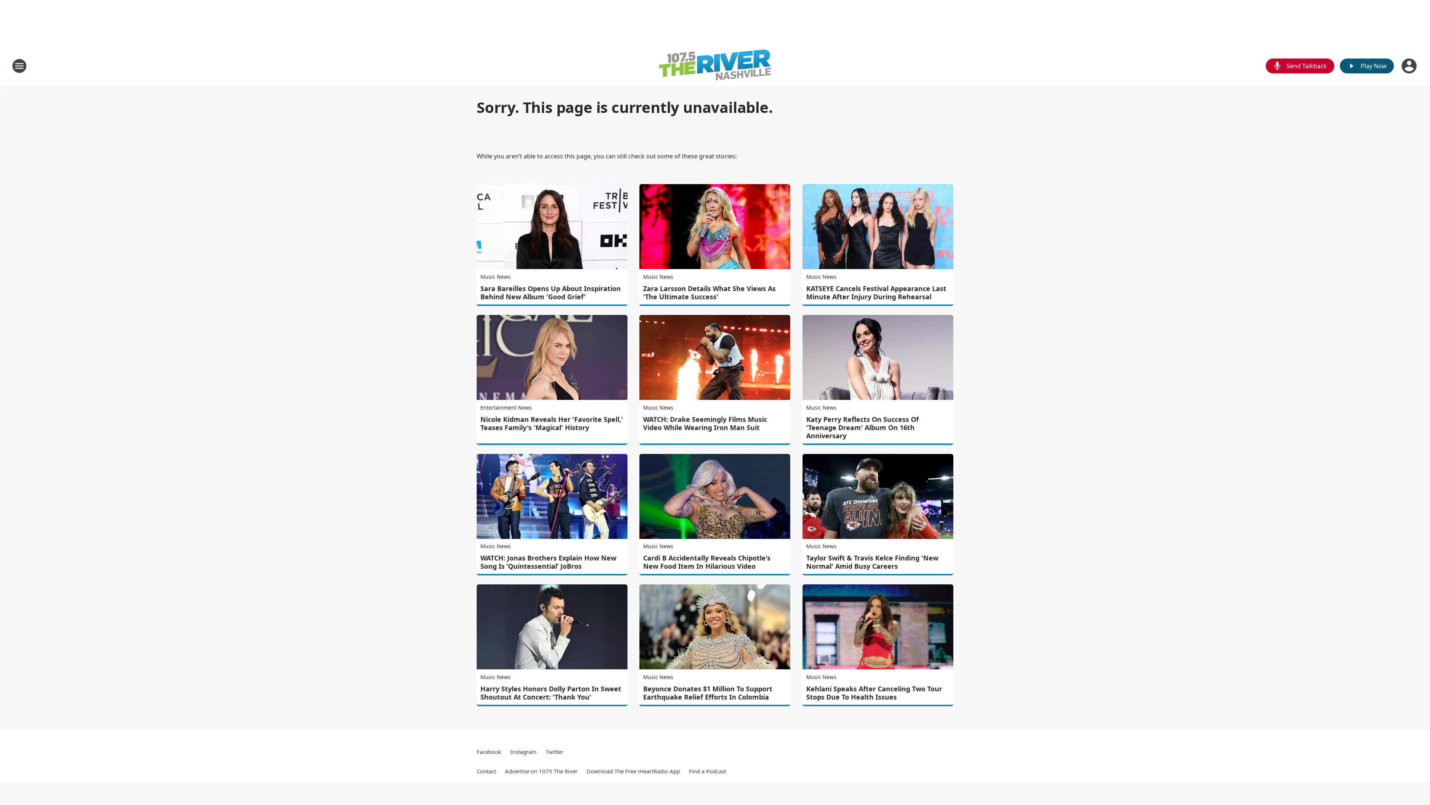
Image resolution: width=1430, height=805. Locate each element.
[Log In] (1410, 66)
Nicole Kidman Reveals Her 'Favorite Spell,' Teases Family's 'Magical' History (551, 423)
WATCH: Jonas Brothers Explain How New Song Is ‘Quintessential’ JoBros (548, 562)
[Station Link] (715, 66)
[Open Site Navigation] (19, 66)
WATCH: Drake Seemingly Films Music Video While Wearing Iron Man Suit (705, 423)
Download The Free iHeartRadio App (633, 771)
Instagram (523, 751)
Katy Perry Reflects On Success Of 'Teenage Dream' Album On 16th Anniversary (862, 427)
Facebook (489, 751)
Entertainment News (506, 407)
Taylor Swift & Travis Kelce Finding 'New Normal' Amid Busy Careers (872, 562)
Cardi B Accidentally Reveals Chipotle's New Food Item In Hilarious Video (706, 562)
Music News (495, 276)
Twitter (554, 751)
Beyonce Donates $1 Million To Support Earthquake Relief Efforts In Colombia (707, 693)
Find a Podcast (707, 771)
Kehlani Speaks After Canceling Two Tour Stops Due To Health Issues (874, 693)
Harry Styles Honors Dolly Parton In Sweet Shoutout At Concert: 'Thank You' (550, 693)
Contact (486, 771)
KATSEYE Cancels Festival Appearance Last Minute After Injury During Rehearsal (876, 292)
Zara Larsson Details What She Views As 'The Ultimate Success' (709, 292)
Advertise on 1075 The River (541, 771)
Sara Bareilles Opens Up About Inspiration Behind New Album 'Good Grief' (550, 292)
